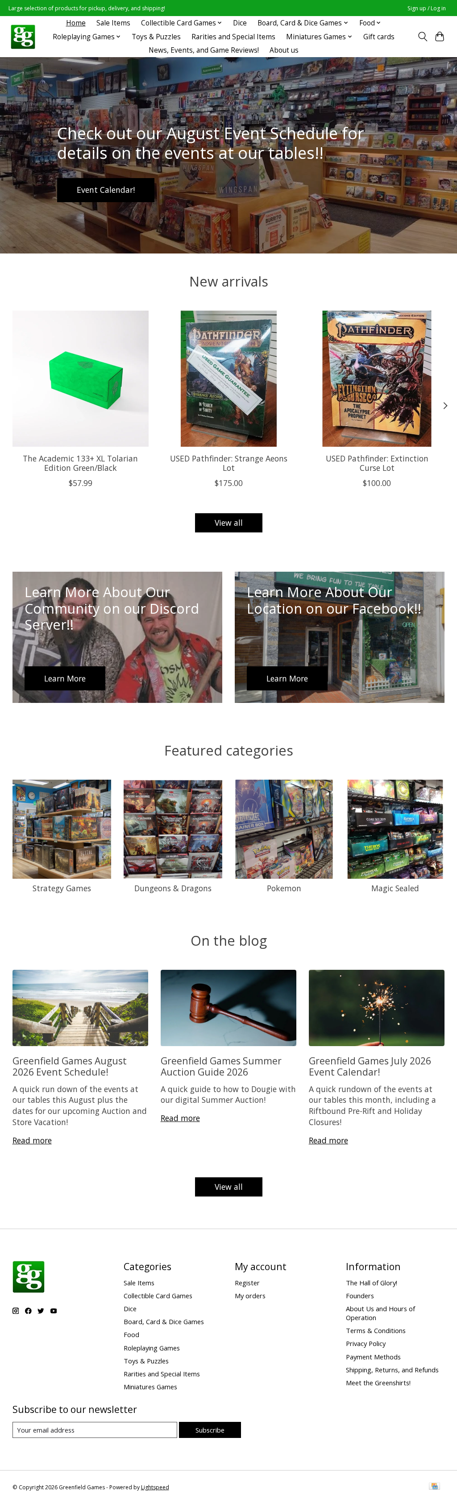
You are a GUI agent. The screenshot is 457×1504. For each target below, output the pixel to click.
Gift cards (379, 37)
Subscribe (209, 1429)
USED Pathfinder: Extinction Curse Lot (376, 463)
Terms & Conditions (376, 1330)
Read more (32, 1140)
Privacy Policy (366, 1343)
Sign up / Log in (426, 8)
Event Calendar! (106, 189)
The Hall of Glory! (371, 1282)
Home (76, 23)
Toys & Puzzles (156, 37)
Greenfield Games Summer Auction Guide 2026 (221, 1066)
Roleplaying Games (152, 1347)
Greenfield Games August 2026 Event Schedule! (69, 1066)
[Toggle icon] (422, 37)
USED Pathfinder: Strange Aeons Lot (228, 463)
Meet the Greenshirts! (378, 1382)
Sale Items (113, 23)
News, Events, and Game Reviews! (204, 50)
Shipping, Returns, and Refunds (392, 1369)
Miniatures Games (150, 1386)
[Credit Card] (434, 1487)
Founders (360, 1295)
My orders (250, 1295)
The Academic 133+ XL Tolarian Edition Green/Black (80, 463)
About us (284, 50)
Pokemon (284, 888)
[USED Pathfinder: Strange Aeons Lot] (229, 379)
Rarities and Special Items (233, 37)
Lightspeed (155, 1487)
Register (247, 1282)
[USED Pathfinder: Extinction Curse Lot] (377, 379)
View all (229, 522)
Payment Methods (373, 1356)
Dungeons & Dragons (173, 888)
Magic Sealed (395, 888)
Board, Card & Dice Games (164, 1321)
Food (131, 1334)
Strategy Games (62, 888)
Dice (240, 23)
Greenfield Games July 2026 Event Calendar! (370, 1066)
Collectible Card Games (158, 1295)
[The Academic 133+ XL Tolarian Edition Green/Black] (80, 379)
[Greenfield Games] (23, 37)
